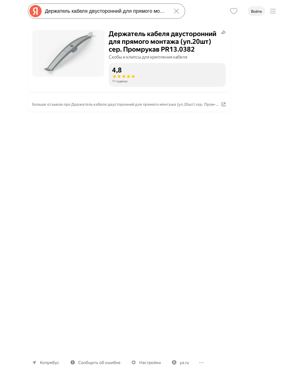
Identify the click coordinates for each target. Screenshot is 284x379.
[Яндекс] (35, 11)
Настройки (150, 362)
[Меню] (272, 11)
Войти (256, 11)
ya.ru (184, 362)
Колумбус (49, 362)
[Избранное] (234, 11)
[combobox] (105, 11)
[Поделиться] (223, 32)
